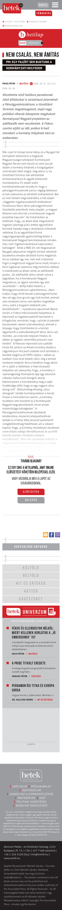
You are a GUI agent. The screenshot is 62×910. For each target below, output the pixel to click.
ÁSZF (42, 797)
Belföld (23, 83)
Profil (43, 5)
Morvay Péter (19, 676)
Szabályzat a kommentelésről (31, 794)
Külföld (36, 676)
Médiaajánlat (41, 786)
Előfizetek (31, 492)
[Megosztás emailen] (45, 534)
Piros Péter (8, 83)
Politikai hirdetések (32, 801)
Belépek (31, 500)
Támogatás (44, 13)
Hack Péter (18, 653)
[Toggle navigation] (55, 6)
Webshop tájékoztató (31, 805)
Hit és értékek (45, 699)
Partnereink (26, 797)
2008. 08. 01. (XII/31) (44, 84)
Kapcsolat (19, 786)
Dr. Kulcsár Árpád (22, 699)
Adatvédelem (31, 790)
